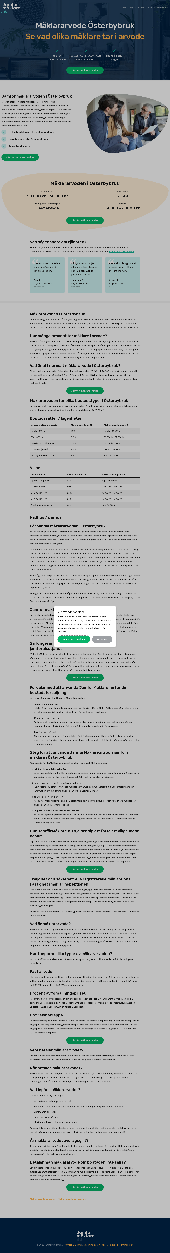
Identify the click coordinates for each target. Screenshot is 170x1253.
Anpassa (102, 639)
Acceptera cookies (74, 639)
